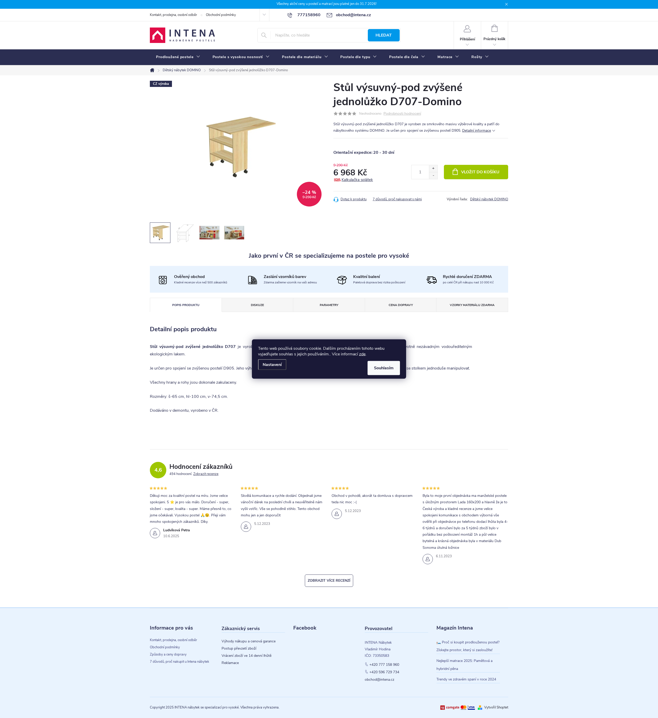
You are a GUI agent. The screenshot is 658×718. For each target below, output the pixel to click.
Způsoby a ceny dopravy (168, 654)
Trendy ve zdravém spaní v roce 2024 (466, 679)
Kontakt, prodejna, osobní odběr (173, 15)
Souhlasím (384, 368)
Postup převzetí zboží (239, 649)
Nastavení (272, 364)
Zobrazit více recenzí (329, 580)
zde (362, 354)
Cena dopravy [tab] (401, 305)
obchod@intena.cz (379, 680)
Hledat (384, 35)
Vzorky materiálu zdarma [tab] (472, 305)
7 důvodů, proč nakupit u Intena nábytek (179, 661)
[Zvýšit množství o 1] (433, 168)
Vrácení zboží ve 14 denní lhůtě (246, 656)
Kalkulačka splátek (357, 179)
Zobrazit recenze (205, 474)
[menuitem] (178, 57)
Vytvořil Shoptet (496, 707)
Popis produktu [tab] (185, 305)
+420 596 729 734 (384, 672)
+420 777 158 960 (384, 665)
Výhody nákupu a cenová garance (249, 641)
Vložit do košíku (480, 172)
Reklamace (230, 663)
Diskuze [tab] (257, 305)
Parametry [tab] (329, 305)
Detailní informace (476, 130)
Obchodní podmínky (221, 15)
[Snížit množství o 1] (433, 175)
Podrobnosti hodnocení (402, 114)
